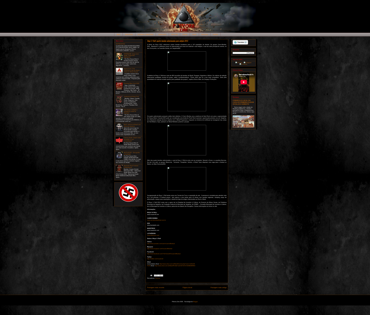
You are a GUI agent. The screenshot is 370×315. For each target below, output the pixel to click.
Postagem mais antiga (219, 287)
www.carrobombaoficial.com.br (156, 220)
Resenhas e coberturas (145, 34)
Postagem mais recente (155, 287)
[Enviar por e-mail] (155, 275)
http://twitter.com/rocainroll (155, 258)
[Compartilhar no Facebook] (160, 275)
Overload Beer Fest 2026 (131, 83)
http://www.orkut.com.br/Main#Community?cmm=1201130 (177, 264)
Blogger (195, 301)
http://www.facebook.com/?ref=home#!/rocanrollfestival (163, 253)
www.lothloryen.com (153, 235)
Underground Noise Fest (131, 96)
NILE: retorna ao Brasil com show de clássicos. (132, 125)
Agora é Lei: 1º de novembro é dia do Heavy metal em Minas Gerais (132, 70)
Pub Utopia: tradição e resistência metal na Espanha (130, 111)
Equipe (194, 34)
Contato (215, 34)
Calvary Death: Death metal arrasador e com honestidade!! (132, 139)
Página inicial (187, 287)
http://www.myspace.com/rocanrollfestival (159, 248)
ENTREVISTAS (120, 44)
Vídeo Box (174, 34)
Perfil (148, 265)
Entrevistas (129, 34)
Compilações (162, 34)
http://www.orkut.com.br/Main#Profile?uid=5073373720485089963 (175, 265)
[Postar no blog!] (157, 275)
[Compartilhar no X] (158, 275)
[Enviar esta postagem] (151, 275)
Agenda (184, 34)
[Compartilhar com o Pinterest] (162, 275)
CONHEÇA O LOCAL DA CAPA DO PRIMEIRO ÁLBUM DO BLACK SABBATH (243, 102)
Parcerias (204, 34)
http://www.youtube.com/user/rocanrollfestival (161, 243)
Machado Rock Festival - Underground (131, 166)
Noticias (157, 278)
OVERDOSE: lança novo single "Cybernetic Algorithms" (131, 55)
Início (118, 34)
